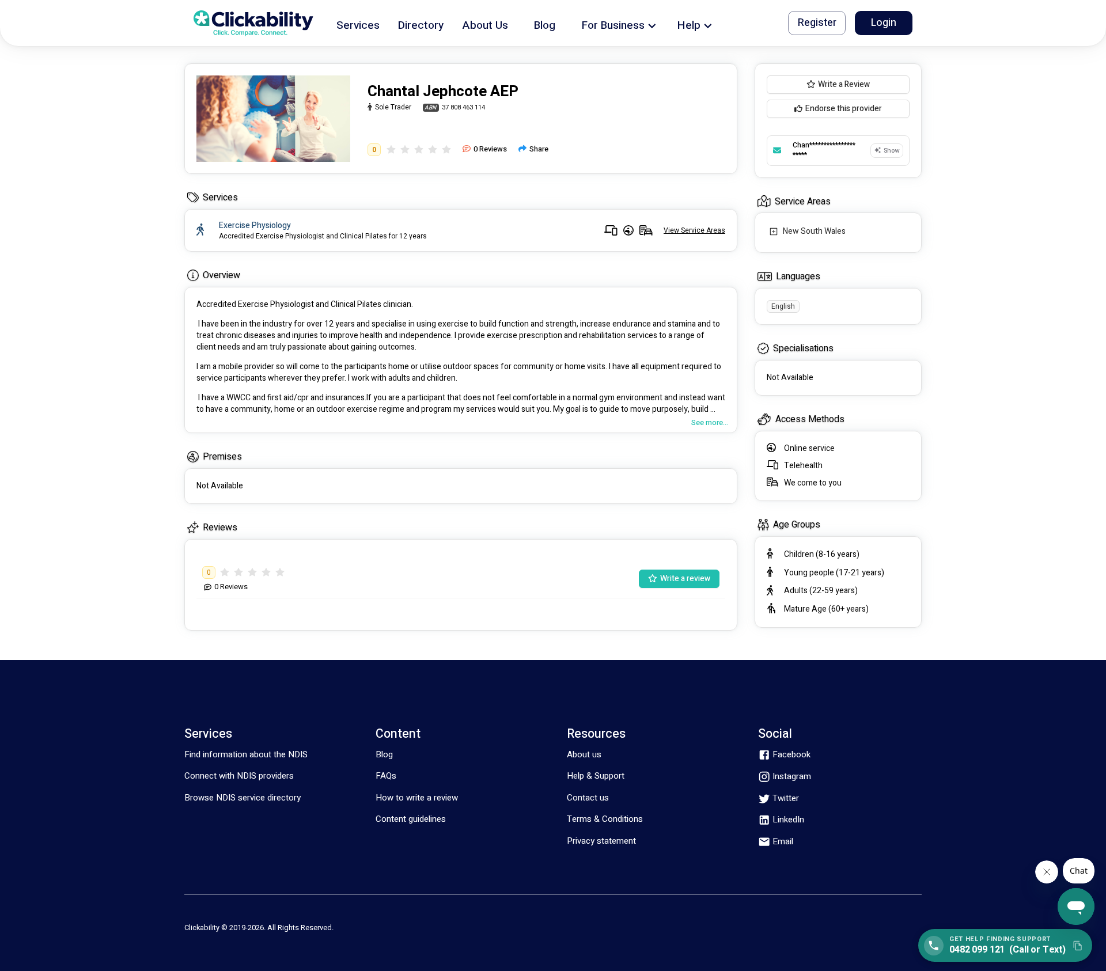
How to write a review (417, 797)
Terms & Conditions (605, 819)
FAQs (386, 775)
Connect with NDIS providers (239, 775)
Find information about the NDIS (246, 754)
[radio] (391, 149)
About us (584, 754)
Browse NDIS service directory (242, 797)
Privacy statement (601, 841)
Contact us (588, 797)
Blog (384, 754)
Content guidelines (411, 819)
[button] (358, 23)
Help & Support (595, 775)
